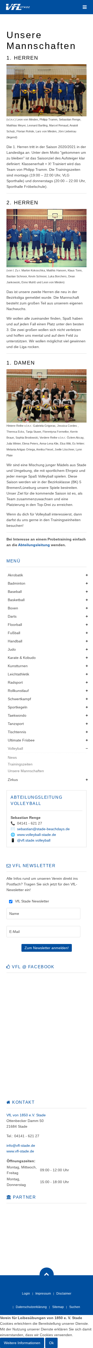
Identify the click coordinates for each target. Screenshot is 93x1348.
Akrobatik (15, 575)
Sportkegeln (17, 707)
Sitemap (58, 1307)
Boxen (13, 608)
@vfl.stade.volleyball (33, 840)
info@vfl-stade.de (20, 1145)
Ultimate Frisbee (21, 740)
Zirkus (13, 780)
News (12, 757)
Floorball (15, 625)
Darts (12, 616)
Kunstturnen (18, 666)
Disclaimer (63, 1293)
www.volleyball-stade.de (36, 835)
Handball (15, 641)
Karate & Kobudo (22, 658)
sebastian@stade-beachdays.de (43, 829)
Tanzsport (16, 724)
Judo (12, 649)
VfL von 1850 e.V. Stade (26, 1115)
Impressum (43, 1293)
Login (26, 1293)
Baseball (15, 592)
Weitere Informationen (22, 1343)
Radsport (15, 682)
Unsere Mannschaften (26, 771)
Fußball (14, 633)
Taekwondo (17, 715)
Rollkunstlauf (18, 691)
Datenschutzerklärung (31, 1307)
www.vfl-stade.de (20, 1151)
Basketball (16, 600)
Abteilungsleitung (34, 545)
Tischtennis (17, 732)
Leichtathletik (18, 674)
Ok (51, 1343)
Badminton (16, 583)
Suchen (74, 1307)
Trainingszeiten (20, 764)
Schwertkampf (19, 699)
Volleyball (15, 748)
